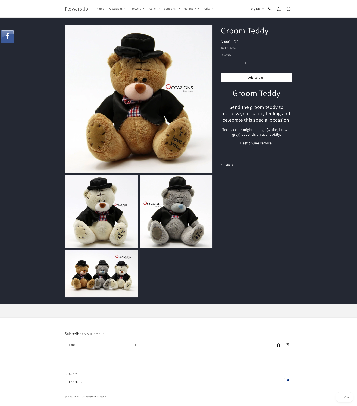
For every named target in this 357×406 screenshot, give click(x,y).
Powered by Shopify (96, 396)
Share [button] (229, 165)
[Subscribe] (134, 345)
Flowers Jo (79, 396)
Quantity (226, 55)
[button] (117, 8)
